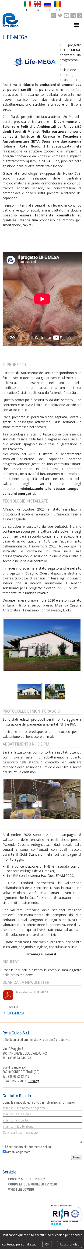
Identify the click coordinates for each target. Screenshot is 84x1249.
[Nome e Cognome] (42, 1108)
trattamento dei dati (39, 1147)
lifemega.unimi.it (41, 954)
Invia (76, 1157)
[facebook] (53, 15)
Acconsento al (29, 1147)
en (37, 10)
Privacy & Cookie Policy (26, 1179)
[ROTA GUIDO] (11, 20)
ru (48, 10)
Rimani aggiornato (18, 1152)
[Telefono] (42, 1126)
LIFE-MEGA (15, 1013)
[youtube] (66, 15)
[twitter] (59, 15)
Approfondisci (70, 1244)
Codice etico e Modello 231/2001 (32, 1184)
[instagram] (79, 15)
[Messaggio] (42, 1137)
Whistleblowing (21, 1189)
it (27, 10)
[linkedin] (73, 15)
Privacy (33, 1081)
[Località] (42, 1120)
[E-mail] (42, 1114)
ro (58, 10)
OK (47, 1244)
